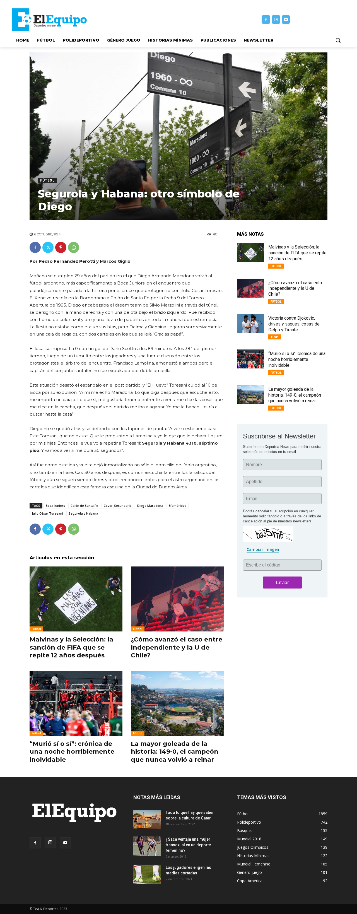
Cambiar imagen (263, 549)
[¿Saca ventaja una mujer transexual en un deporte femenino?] (147, 846)
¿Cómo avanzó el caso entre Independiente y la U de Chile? (176, 647)
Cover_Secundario (118, 505)
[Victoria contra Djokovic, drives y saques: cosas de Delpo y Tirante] (250, 323)
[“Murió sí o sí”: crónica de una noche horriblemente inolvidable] (76, 703)
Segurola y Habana (83, 513)
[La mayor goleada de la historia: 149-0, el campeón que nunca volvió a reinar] (177, 703)
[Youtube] (286, 19)
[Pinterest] (60, 247)
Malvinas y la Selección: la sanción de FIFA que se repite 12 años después (71, 647)
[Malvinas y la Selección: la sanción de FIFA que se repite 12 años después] (76, 598)
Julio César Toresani (47, 513)
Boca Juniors (55, 505)
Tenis (275, 337)
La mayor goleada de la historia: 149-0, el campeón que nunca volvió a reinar (174, 751)
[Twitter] (48, 247)
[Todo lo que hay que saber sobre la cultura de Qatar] (147, 819)
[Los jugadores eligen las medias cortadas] (147, 874)
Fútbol (47, 180)
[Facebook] (266, 19)
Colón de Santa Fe (84, 505)
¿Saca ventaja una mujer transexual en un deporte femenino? (188, 845)
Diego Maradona (150, 505)
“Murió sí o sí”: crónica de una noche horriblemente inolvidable (72, 751)
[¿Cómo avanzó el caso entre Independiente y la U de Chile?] (177, 598)
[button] (338, 40)
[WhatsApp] (73, 247)
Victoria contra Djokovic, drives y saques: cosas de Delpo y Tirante (294, 323)
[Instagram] (276, 19)
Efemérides (177, 505)
